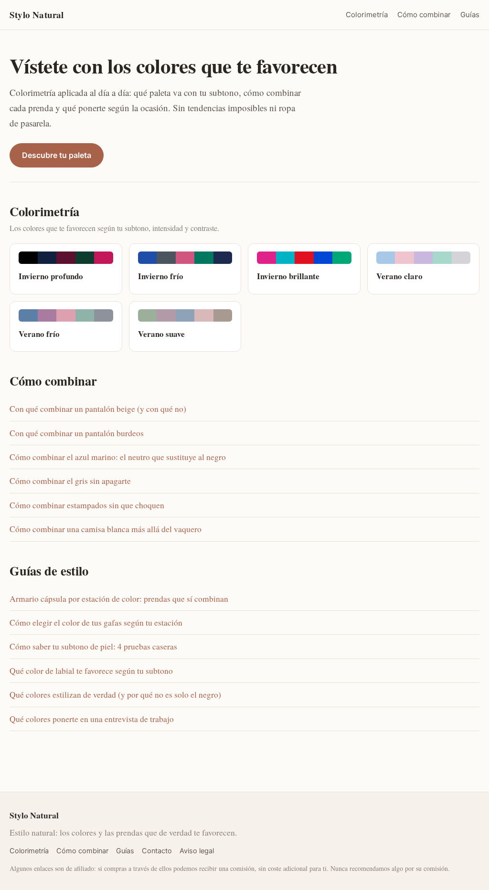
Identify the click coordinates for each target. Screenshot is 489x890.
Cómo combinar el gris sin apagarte (70, 480)
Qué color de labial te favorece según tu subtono (91, 670)
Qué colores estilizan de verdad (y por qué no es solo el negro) (115, 694)
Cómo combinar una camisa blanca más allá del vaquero (106, 529)
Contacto (157, 851)
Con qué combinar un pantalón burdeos (77, 433)
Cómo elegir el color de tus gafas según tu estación (96, 622)
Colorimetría (367, 14)
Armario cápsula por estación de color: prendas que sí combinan (119, 598)
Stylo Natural (37, 14)
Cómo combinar (424, 14)
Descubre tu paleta (56, 155)
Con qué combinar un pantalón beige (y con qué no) (98, 408)
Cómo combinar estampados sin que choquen (87, 505)
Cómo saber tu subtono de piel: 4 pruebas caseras (93, 646)
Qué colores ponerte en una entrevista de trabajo (92, 718)
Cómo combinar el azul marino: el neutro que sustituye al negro (118, 456)
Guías (469, 14)
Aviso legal (197, 851)
